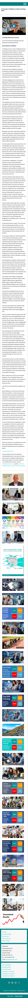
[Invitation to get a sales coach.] (13, 671)
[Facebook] (9, 983)
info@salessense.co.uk (11, 959)
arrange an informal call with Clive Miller (15, 466)
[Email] (19, 983)
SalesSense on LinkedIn (8, 971)
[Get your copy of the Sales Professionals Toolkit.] (13, 561)
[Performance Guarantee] (13, 919)
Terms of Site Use (6, 938)
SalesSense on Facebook (8, 973)
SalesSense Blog (6, 967)
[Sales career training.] (13, 744)
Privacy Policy (5, 936)
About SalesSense (6, 965)
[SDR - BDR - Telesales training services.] (13, 701)
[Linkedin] (15, 983)
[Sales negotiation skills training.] (13, 875)
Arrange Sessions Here (7, 451)
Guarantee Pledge (6, 934)
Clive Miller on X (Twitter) (8, 976)
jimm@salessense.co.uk (8, 464)
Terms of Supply (6, 941)
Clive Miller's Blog (6, 969)
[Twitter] (12, 983)
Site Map (4, 932)
